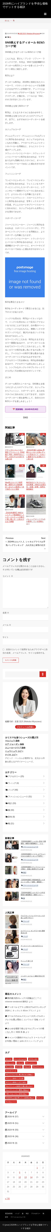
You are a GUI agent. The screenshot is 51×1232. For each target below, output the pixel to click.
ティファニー (31, 1063)
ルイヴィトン (38, 1067)
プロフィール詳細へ (25, 727)
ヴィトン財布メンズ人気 (15, 1078)
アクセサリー (16, 776)
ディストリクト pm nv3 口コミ (32, 946)
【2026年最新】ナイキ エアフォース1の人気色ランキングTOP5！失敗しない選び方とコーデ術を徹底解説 (33, 857)
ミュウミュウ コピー (14, 751)
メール (7, 625)
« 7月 (7, 1199)
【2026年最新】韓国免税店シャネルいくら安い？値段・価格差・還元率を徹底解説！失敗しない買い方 (33, 883)
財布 (11, 817)
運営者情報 (9, 1213)
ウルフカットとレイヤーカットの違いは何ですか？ (33, 917)
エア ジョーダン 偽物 (14, 744)
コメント (8, 576)
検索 (43, 674)
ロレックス (10, 1063)
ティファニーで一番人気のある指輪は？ (20, 1074)
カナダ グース (11, 1071)
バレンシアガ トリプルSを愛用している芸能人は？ (35, 521)
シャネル (10, 1067)
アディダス (34, 1059)
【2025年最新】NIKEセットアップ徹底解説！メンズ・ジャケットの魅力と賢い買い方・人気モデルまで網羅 (14, 517)
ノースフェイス (21, 1059)
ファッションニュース (20, 797)
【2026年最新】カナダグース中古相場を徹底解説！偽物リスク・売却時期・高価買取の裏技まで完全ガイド (33, 896)
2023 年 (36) (12, 1136)
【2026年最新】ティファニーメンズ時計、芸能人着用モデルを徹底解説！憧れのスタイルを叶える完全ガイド (33, 870)
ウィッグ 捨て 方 (27, 961)
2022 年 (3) (12, 1143)
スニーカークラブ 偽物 (15, 748)
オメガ (21, 1063)
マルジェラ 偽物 (12, 741)
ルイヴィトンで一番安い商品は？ (18, 1090)
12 (20, 1177)
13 (25, 1177)
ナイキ (9, 1059)
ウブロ (19, 1067)
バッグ (13, 790)
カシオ (28, 1067)
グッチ (40, 1098)
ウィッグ (13, 783)
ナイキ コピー (11, 755)
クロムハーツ (11, 1102)
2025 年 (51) (12, 1123)
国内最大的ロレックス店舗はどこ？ (23, 998)
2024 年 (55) (12, 1130)
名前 (6, 613)
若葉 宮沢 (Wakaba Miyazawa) (29, 33)
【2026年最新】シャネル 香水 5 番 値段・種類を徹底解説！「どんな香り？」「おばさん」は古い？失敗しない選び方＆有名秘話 (33, 844)
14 (31, 1177)
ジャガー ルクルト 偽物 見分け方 (33, 976)
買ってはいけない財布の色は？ (17, 1094)
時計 (12, 803)
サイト (6, 637)
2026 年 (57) (12, 1117)
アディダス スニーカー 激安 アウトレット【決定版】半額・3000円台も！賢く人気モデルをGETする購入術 (15, 454)
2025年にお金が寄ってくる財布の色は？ (20, 1098)
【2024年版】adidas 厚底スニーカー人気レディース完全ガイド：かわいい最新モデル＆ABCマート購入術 (35, 454)
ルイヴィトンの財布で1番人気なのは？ (20, 1086)
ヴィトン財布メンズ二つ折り (16, 1082)
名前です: (9, 721)
